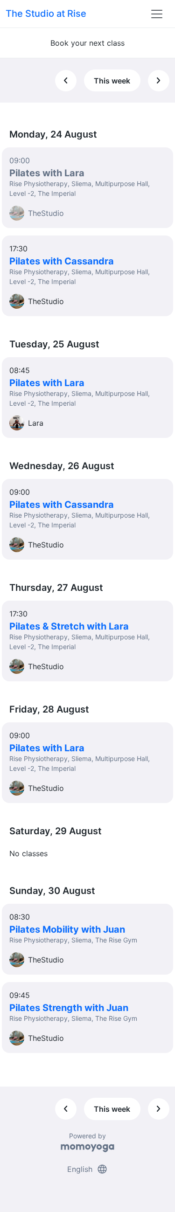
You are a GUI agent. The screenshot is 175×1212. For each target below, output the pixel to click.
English (87, 1169)
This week (112, 80)
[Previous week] (66, 80)
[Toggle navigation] (156, 14)
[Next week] (158, 80)
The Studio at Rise (46, 13)
